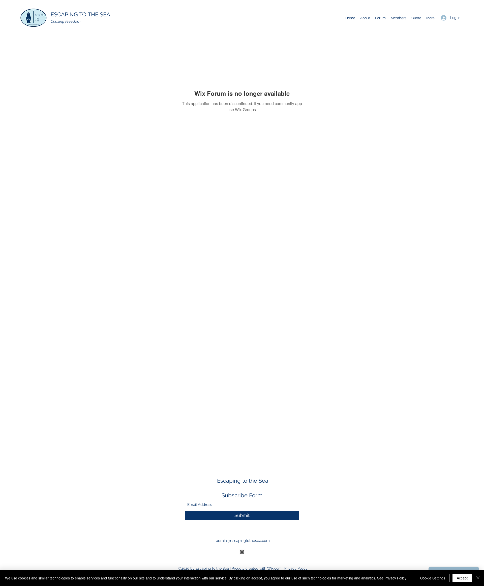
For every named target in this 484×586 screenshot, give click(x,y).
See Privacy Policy (391, 577)
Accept (462, 577)
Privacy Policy (296, 568)
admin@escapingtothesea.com (243, 540)
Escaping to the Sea (242, 480)
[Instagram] (242, 551)
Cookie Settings (432, 577)
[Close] (478, 578)
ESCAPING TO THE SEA (80, 14)
